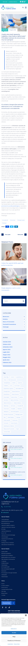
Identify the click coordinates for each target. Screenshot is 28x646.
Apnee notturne (19, 377)
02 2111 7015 (7, 506)
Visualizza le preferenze (14, 640)
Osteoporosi (6, 411)
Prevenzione (14, 420)
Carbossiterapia (7, 382)
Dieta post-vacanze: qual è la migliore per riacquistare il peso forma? (16, 464)
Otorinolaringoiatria (15, 411)
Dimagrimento (7, 391)
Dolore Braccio (7, 394)
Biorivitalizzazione (12, 379)
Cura (11, 385)
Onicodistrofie (5, 220)
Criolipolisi (6, 385)
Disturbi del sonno (16, 391)
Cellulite (14, 382)
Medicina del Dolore (14, 400)
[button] (26, 615)
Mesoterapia (6, 405)
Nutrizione (13, 405)
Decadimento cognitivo (8, 388)
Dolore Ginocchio (15, 394)
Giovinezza (6, 400)
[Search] (23, 301)
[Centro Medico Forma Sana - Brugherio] (8, 8)
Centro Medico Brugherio (16, 449)
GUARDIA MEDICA (13, 1)
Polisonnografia (7, 420)
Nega (14, 636)
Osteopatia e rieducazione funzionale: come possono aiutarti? (16, 455)
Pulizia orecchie (14, 423)
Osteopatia (19, 408)
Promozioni (6, 423)
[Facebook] (7, 227)
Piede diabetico (11, 417)
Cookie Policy (10, 643)
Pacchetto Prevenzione (8, 414)
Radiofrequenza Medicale (9, 425)
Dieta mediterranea (20, 388)
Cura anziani (17, 385)
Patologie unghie (21, 220)
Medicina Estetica (17, 402)
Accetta (14, 632)
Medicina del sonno (8, 402)
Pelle (5, 417)
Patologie (5, 29)
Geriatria (21, 397)
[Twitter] (12, 227)
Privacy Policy (17, 643)
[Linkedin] (16, 227)
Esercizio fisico (14, 397)
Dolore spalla (6, 397)
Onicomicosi (12, 220)
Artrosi (5, 379)
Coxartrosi (20, 382)
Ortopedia (13, 408)
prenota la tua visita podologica (10, 206)
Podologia (4, 223)
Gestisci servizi (14, 628)
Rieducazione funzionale (9, 428)
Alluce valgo (6, 377)
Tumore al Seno (7, 431)
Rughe (17, 428)
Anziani (12, 377)
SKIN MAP (5, 1)
